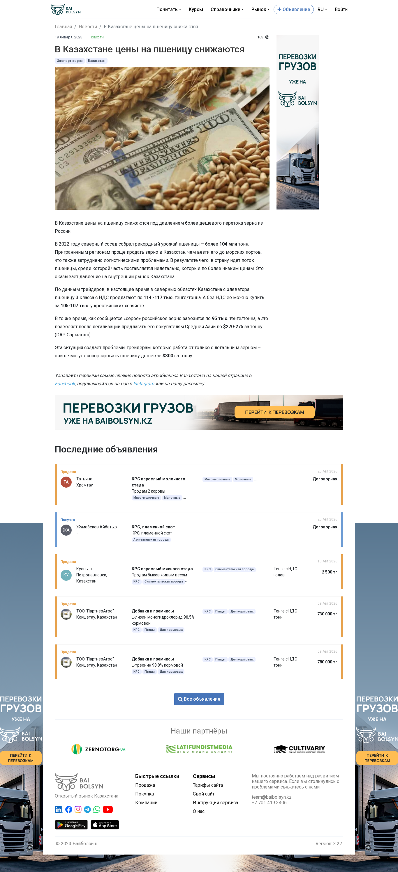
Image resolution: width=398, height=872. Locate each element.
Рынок (258, 9)
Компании (146, 802)
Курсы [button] (196, 9)
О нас (199, 811)
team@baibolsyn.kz (272, 797)
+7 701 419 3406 (269, 802)
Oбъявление (295, 9)
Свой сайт (203, 794)
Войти (341, 9)
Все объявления (201, 699)
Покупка (144, 794)
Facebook (65, 383)
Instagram (143, 383)
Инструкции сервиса (215, 802)
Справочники (225, 9)
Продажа (145, 785)
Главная (63, 26)
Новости (88, 26)
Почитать (167, 9)
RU (321, 9)
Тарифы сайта (208, 785)
